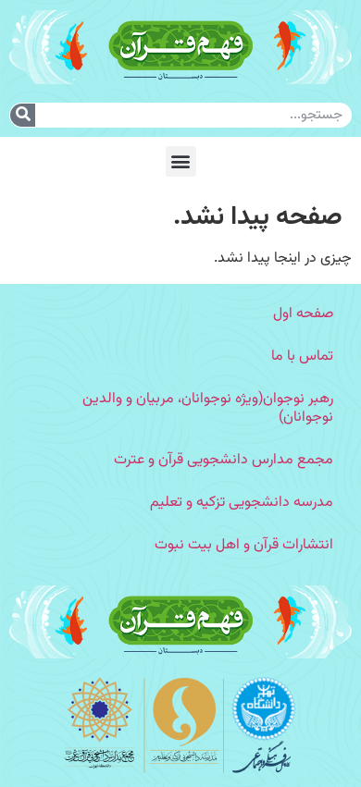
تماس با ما (302, 356)
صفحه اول (303, 314)
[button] (181, 161)
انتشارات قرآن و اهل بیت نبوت (244, 545)
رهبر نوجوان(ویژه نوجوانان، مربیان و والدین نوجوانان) (207, 408)
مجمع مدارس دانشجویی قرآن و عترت (223, 460)
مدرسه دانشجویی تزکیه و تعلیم (241, 502)
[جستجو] (22, 115)
